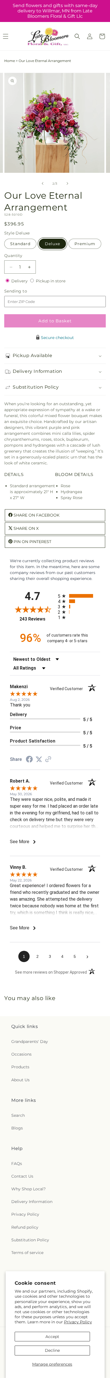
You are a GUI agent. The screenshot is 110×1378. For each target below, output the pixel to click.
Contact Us (22, 1176)
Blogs (17, 1128)
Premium (84, 243)
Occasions (21, 1054)
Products (20, 1066)
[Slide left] (42, 183)
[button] (77, 36)
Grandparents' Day (29, 1041)
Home (9, 61)
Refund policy (24, 1227)
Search (18, 1115)
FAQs (16, 1163)
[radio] (79, 596)
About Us (20, 1079)
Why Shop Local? (28, 1188)
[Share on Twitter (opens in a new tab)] (39, 759)
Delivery (20, 280)
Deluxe (52, 243)
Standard (20, 243)
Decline (52, 1350)
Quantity (13, 255)
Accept (52, 1336)
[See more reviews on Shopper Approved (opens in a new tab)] (48, 759)
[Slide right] (67, 183)
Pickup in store (50, 280)
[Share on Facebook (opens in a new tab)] (29, 760)
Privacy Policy (78, 1321)
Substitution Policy (30, 1239)
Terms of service (27, 1252)
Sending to (24, 291)
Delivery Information (31, 1201)
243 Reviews (37, 619)
